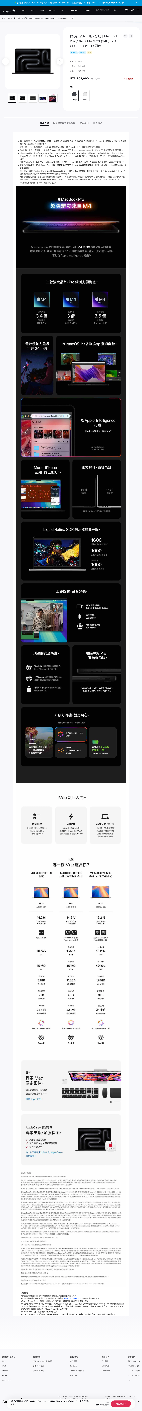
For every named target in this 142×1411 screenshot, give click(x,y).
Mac (33, 10)
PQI (129, 1380)
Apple (80, 61)
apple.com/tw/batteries (72, 1298)
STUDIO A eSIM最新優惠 (43, 1361)
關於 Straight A (134, 1361)
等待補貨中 (121, 1404)
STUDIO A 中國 (134, 1375)
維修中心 (73, 1375)
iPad (42, 10)
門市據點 (105, 1361)
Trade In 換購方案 (77, 1371)
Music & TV (6, 1380)
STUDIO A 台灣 (134, 1366)
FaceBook (106, 1371)
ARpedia (86, 10)
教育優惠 (73, 1361)
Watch (63, 10)
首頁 (3, 18)
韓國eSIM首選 (38, 1371)
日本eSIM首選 (38, 1366)
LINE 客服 (106, 1366)
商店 (24, 10)
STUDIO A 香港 (134, 1371)
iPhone (52, 10)
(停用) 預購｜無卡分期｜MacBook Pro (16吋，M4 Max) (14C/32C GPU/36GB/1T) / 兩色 (43, 18)
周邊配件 (74, 10)
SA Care (73, 1366)
